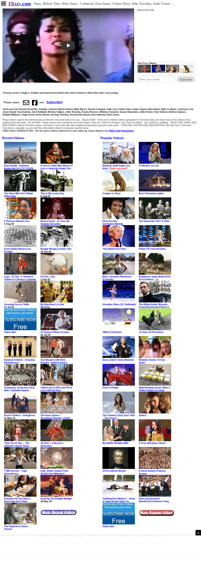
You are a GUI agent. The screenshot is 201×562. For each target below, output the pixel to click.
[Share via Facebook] (35, 102)
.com (19, 3)
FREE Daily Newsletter (121, 130)
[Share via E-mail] (26, 102)
